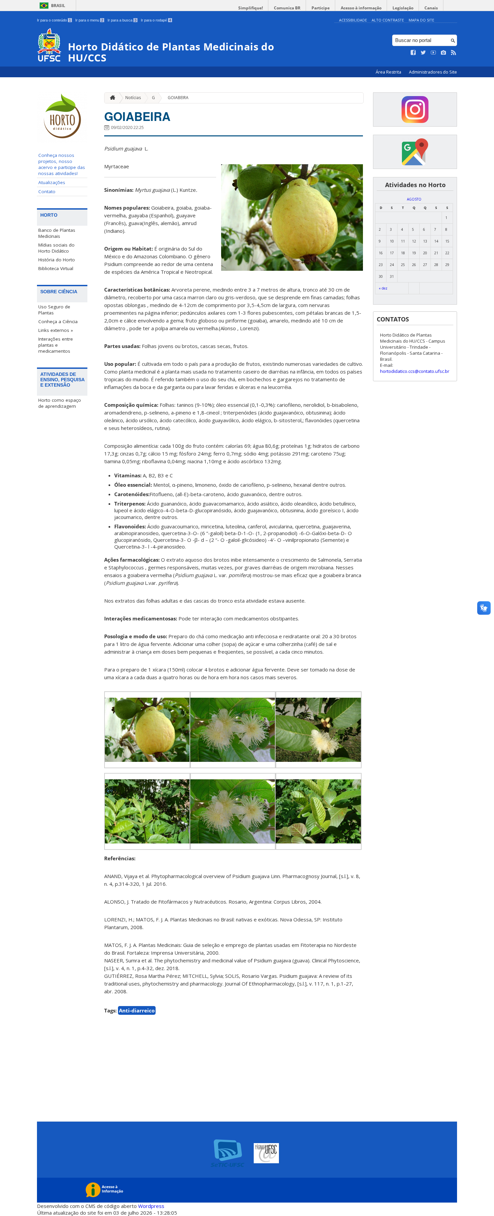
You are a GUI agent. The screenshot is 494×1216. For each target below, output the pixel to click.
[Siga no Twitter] (423, 52)
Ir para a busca (122, 20)
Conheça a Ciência (58, 321)
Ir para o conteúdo (54, 20)
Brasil (58, 5)
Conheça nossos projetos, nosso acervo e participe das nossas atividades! (61, 164)
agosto (414, 199)
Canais (431, 8)
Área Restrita (389, 72)
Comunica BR (287, 8)
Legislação (403, 8)
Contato (46, 191)
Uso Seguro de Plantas (54, 310)
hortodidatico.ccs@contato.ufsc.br (414, 371)
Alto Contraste (388, 20)
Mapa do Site (421, 20)
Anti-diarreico (137, 1010)
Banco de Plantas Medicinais (56, 233)
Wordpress (151, 1206)
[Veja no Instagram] (443, 52)
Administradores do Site (433, 72)
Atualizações (51, 182)
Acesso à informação (361, 8)
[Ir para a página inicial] (111, 98)
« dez (383, 288)
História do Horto (56, 260)
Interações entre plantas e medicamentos (55, 345)
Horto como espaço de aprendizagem (59, 403)
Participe (321, 8)
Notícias (133, 97)
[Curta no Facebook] (413, 52)
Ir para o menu (89, 20)
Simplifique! (250, 8)
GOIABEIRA (178, 97)
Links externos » (55, 330)
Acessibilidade (353, 20)
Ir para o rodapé (156, 20)
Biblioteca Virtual (55, 268)
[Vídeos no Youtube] (433, 52)
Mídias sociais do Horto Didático (56, 248)
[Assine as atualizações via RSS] (453, 52)
